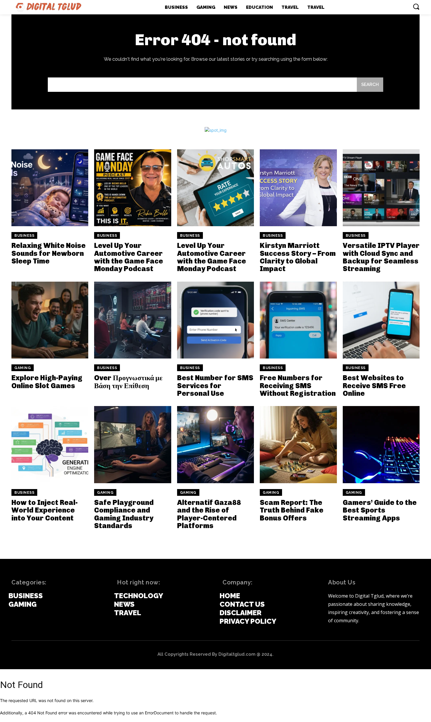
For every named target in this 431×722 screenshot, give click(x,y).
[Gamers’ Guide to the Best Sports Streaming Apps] (381, 444)
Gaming (22, 368)
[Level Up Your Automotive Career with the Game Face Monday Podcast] (132, 187)
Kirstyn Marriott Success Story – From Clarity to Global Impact (298, 257)
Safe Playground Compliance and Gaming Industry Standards (124, 514)
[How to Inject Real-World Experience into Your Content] (49, 444)
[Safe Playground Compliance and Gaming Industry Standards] (132, 444)
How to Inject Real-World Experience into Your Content (44, 510)
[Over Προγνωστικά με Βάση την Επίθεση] (132, 320)
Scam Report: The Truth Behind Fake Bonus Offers (291, 510)
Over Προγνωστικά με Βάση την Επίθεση (128, 381)
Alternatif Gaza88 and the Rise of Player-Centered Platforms (209, 514)
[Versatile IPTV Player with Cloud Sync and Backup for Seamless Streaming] (381, 187)
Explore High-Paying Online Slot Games (46, 381)
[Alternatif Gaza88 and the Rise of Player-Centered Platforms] (215, 444)
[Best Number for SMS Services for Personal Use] (215, 320)
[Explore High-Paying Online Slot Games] (49, 320)
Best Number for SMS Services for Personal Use (215, 385)
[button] (416, 6)
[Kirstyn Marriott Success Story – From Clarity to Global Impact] (298, 187)
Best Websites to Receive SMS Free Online (374, 385)
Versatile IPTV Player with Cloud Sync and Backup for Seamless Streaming (381, 257)
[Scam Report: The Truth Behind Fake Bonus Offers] (298, 444)
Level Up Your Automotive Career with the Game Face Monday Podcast (128, 257)
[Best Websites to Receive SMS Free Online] (381, 320)
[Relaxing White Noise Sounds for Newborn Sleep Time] (49, 187)
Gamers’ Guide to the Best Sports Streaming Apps (380, 510)
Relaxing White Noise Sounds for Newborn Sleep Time (48, 253)
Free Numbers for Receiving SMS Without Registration (298, 385)
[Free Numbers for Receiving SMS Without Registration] (298, 320)
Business (24, 236)
